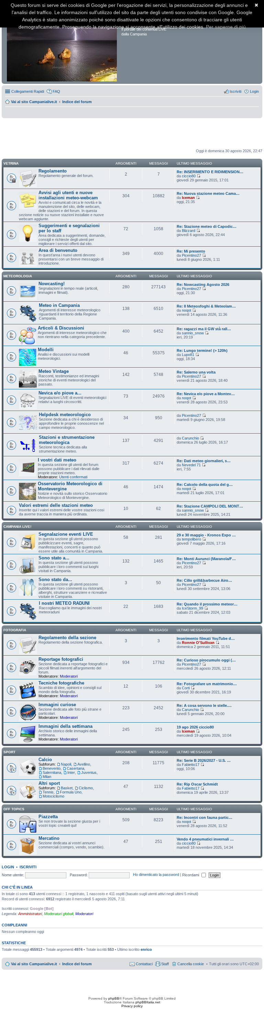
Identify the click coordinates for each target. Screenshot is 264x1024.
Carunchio (190, 438)
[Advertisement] (132, 133)
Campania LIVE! (17, 526)
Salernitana (52, 772)
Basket (67, 788)
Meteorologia (17, 276)
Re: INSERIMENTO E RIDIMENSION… (210, 172)
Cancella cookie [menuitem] (190, 964)
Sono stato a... (53, 557)
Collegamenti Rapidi (27, 91)
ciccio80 (189, 176)
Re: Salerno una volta (196, 372)
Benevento (51, 768)
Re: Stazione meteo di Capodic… (206, 226)
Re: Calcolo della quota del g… (205, 484)
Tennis (48, 792)
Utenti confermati (73, 477)
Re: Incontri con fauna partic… (204, 817)
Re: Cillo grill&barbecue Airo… (204, 580)
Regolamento (52, 171)
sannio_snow (193, 333)
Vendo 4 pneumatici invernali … (205, 839)
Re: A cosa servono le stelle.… (204, 705)
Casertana (75, 768)
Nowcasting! (51, 283)
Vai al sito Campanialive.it (34, 102)
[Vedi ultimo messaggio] (198, 176)
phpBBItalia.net (147, 1002)
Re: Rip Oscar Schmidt (197, 784)
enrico (146, 949)
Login (8, 867)
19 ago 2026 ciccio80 (195, 727)
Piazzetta (48, 816)
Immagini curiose (57, 704)
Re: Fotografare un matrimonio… (207, 684)
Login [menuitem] (254, 91)
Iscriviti (28, 867)
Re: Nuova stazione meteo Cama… (208, 193)
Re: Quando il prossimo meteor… (207, 604)
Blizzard (188, 231)
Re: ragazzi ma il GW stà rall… (204, 329)
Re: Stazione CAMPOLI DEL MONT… (210, 506)
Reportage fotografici (60, 659)
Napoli (66, 764)
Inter (71, 772)
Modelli (46, 349)
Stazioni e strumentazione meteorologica (67, 440)
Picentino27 (191, 255)
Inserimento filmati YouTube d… (206, 638)
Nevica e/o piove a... (59, 393)
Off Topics (13, 809)
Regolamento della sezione (67, 637)
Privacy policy (132, 1006)
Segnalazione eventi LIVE (65, 534)
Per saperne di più (226, 27)
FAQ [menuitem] (56, 91)
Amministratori (30, 914)
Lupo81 (188, 355)
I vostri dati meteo (57, 460)
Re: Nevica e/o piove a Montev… (206, 394)
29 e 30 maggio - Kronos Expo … (206, 535)
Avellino (83, 764)
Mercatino (48, 838)
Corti (186, 688)
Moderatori (69, 676)
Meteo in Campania (59, 305)
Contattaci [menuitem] (144, 964)
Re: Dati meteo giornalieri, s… (204, 461)
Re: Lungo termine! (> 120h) (202, 350)
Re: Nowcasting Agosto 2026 (203, 284)
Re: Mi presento (191, 251)
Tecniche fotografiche (61, 683)
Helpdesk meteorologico (65, 414)
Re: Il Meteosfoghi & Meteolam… (206, 306)
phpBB (113, 998)
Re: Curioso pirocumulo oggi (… (206, 660)
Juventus (89, 772)
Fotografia (14, 630)
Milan (47, 777)
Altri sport (49, 783)
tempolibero (191, 539)
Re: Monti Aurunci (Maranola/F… (206, 559)
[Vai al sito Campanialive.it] (62, 44)
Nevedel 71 (191, 465)
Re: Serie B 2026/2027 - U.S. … (204, 760)
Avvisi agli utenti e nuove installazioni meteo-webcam (68, 195)
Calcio (45, 759)
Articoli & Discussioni (61, 328)
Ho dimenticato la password (156, 875)
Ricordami (191, 875)
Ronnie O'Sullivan (198, 643)
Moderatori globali (58, 914)
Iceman (188, 198)
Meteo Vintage (53, 371)
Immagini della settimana (65, 726)
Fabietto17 (190, 765)
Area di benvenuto (57, 250)
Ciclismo (86, 788)
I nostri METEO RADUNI (64, 603)
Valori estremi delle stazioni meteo (56, 505)
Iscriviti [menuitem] (235, 91)
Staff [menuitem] (165, 964)
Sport (9, 752)
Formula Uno (70, 792)
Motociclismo (53, 796)
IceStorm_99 (192, 608)
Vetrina (11, 163)
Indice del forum (77, 102)
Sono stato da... (55, 579)
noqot (186, 310)
